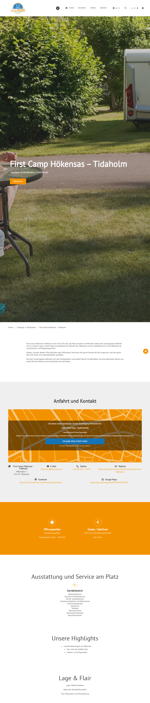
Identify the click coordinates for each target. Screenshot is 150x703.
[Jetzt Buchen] (145, 351)
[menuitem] (125, 8)
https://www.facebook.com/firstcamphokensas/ (40, 482)
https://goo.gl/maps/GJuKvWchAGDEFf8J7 (109, 482)
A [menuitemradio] (131, 8)
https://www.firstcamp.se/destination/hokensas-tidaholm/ (120, 470)
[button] (142, 8)
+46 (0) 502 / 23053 (82, 469)
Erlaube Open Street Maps (75, 441)
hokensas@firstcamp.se (51, 469)
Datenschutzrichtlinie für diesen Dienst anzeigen (75, 432)
